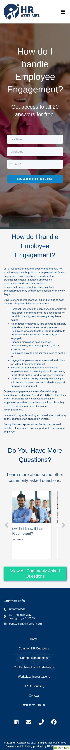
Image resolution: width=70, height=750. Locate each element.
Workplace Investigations (34, 676)
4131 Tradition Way (19, 614)
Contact (34, 695)
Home (34, 639)
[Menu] (63, 12)
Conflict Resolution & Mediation (34, 667)
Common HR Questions (34, 648)
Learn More (24, 539)
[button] (6, 525)
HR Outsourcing (34, 686)
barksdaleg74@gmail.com (25, 623)
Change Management (34, 657)
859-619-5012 (17, 609)
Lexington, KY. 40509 (21, 618)
